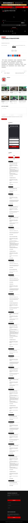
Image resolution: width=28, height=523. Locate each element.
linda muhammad (19, 61)
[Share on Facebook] (8, 55)
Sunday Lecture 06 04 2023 (5, 91)
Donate (14, 517)
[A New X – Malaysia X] (2, 73)
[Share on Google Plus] (13, 55)
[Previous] (10, 157)
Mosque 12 (3, 39)
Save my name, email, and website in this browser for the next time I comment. (12, 116)
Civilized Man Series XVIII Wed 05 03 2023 (5, 101)
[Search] (26, 7)
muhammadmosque (17, 64)
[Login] (26, 0)
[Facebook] (20, 0)
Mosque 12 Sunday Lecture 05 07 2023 (22, 92)
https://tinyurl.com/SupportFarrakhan (14, 247)
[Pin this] (19, 55)
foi (2, 61)
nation (25, 64)
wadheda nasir (4, 67)
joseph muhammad (13, 61)
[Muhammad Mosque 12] (14, 7)
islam (9, 61)
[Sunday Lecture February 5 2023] (25, 73)
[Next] (17, 157)
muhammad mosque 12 (10, 64)
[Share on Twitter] (11, 55)
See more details (11, 175)
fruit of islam (5, 61)
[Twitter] (21, 0)
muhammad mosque (4, 64)
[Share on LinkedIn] (15, 55)
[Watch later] (23, 0)
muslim (22, 64)
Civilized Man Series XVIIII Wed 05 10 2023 (14, 92)
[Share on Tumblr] (17, 55)
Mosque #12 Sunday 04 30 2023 (13, 101)
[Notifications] (24, 0)
